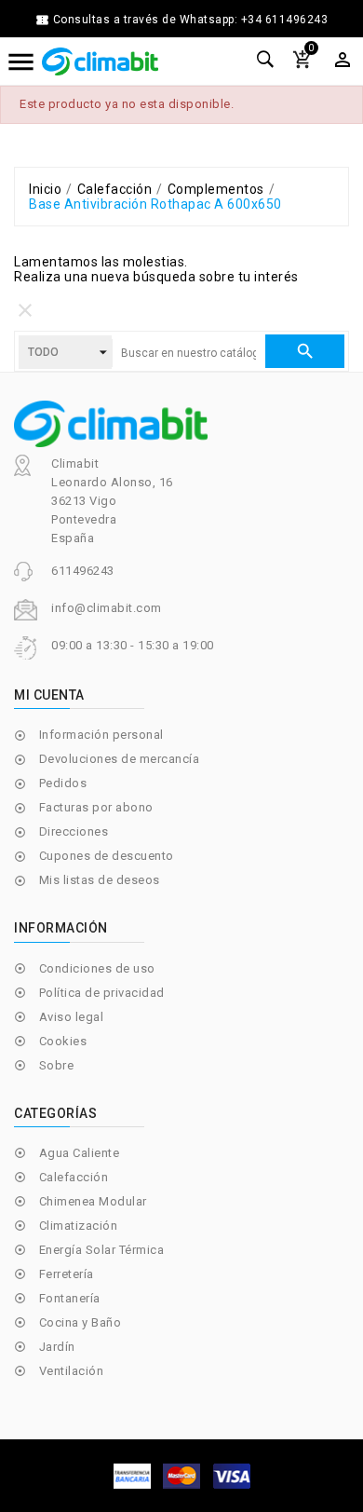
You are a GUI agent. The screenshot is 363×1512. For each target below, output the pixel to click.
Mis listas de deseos (99, 880)
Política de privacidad (102, 993)
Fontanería (70, 1298)
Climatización (78, 1226)
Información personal (101, 735)
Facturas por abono (96, 807)
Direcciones (74, 831)
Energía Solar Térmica (102, 1250)
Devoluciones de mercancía (119, 759)
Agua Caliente (79, 1153)
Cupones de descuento (106, 856)
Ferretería (66, 1274)
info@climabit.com (106, 608)
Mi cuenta (49, 695)
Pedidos (63, 783)
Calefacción (74, 1177)
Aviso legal (71, 1017)
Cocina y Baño (80, 1322)
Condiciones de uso (97, 968)
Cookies (63, 1041)
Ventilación (71, 1371)
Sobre (56, 1065)
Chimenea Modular (93, 1201)
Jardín (57, 1347)
